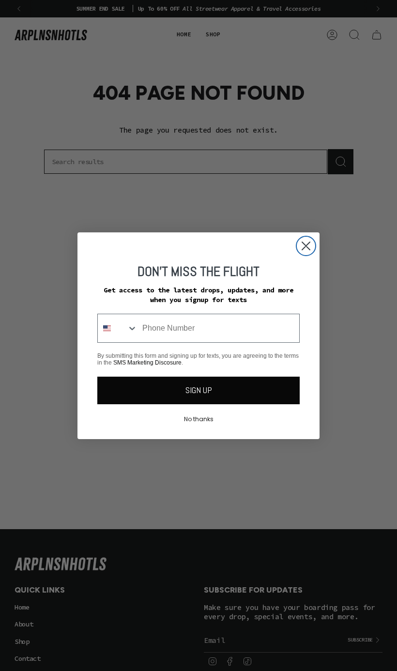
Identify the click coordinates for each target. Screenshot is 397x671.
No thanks (199, 419)
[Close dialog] (306, 246)
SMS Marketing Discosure (147, 362)
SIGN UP (198, 390)
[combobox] (117, 328)
